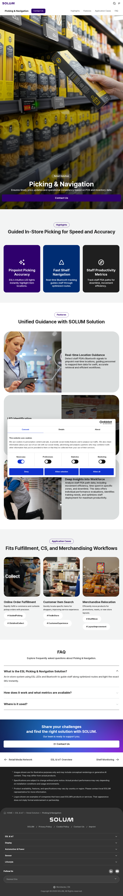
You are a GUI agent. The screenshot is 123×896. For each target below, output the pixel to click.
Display (8, 843)
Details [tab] (62, 429)
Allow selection (61, 472)
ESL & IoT (9, 836)
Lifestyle (9, 862)
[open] (117, 671)
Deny (26, 472)
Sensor (8, 855)
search (114, 3)
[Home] (8, 3)
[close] (117, 692)
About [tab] (97, 429)
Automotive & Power (15, 849)
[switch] (48, 462)
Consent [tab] (25, 429)
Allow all (96, 472)
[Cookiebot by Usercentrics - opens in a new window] (103, 422)
